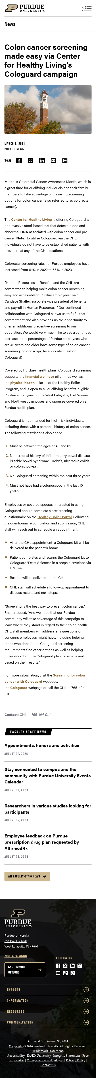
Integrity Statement (66, 1056)
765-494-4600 (15, 955)
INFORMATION (18, 1000)
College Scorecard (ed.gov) (45, 1060)
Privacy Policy (75, 1060)
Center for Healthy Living (31, 219)
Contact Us (48, 1065)
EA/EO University (39, 1056)
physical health (22, 382)
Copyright (16, 1046)
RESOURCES (16, 1011)
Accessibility (16, 1056)
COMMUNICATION (20, 1022)
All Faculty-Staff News (24, 876)
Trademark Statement (47, 1051)
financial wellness (39, 376)
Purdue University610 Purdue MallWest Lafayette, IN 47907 (21, 940)
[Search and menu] (86, 8)
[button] (64, 160)
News (9, 23)
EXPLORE (13, 990)
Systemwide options (16, 969)
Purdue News (14, 149)
